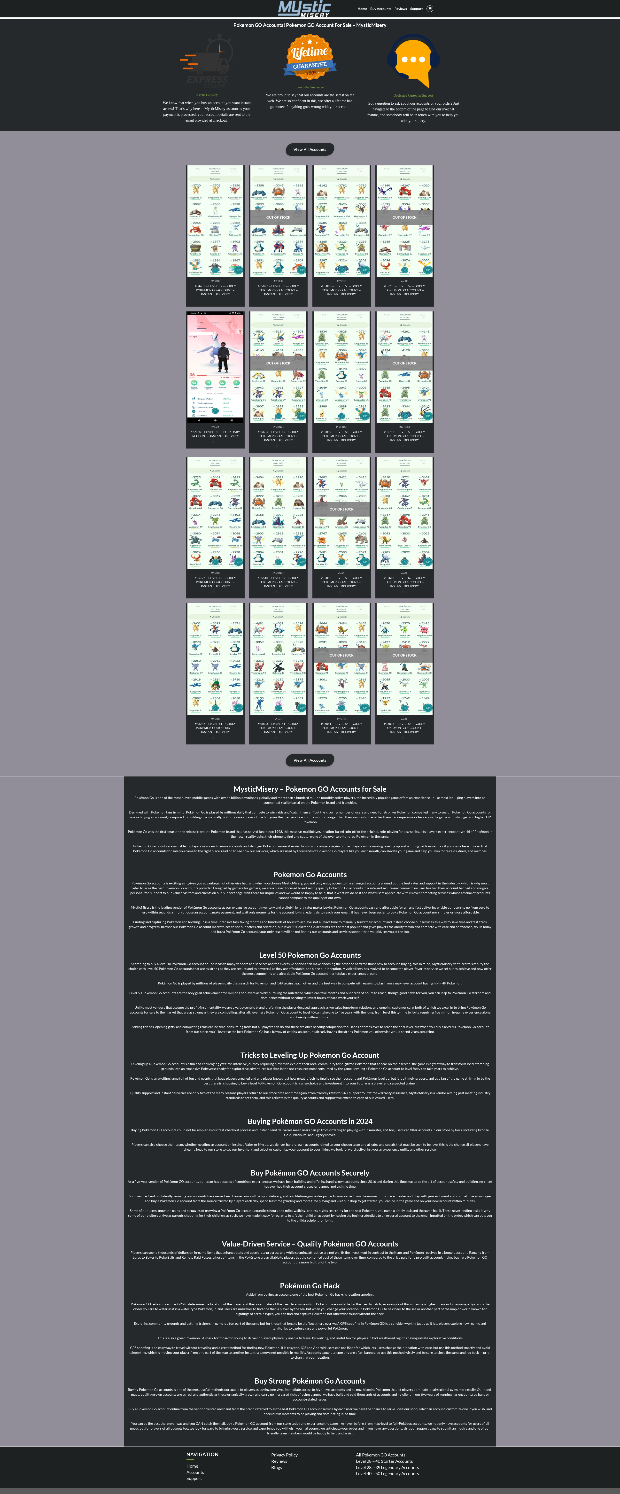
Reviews (279, 1461)
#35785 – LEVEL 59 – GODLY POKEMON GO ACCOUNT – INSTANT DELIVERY (404, 290)
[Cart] (429, 8)
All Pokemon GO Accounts (380, 1454)
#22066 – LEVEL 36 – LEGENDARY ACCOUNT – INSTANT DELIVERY (215, 434)
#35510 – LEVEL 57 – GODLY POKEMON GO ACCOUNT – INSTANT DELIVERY (278, 582)
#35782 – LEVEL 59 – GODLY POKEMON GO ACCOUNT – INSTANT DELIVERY (404, 436)
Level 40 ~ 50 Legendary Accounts (387, 1473)
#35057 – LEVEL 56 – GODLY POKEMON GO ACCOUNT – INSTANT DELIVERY (341, 436)
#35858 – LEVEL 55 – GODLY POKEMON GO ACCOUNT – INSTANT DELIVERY (341, 582)
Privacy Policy (284, 1454)
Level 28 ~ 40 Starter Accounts (384, 1461)
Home (192, 1466)
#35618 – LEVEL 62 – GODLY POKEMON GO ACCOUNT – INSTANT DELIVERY (404, 582)
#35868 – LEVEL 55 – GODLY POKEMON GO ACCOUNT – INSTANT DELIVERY (341, 290)
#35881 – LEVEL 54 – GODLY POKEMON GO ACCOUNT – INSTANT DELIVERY (341, 728)
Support (194, 1478)
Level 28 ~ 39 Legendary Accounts (387, 1467)
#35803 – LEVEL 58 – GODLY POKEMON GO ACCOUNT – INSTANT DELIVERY (404, 728)
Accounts (195, 1472)
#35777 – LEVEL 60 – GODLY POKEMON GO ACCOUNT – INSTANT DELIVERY (215, 582)
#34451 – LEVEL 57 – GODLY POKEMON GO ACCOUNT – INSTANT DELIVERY (215, 290)
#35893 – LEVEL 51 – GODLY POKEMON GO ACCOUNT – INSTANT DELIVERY (278, 728)
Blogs (276, 1467)
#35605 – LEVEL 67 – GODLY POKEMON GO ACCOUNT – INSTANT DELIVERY (278, 436)
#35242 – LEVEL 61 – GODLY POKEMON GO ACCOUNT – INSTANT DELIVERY (215, 728)
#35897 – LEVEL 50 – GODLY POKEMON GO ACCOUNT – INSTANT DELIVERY (278, 290)
